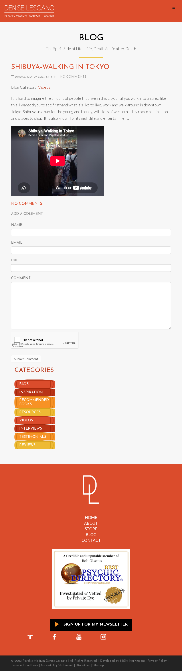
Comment (21, 278)
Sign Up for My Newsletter (95, 625)
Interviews (30, 428)
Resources (30, 412)
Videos (44, 87)
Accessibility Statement (57, 665)
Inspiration (31, 392)
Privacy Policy (157, 661)
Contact (91, 540)
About (91, 523)
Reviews (27, 445)
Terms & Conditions (24, 665)
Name (16, 225)
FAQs (24, 384)
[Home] (29, 11)
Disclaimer (83, 665)
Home (91, 517)
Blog (91, 534)
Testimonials (32, 437)
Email (16, 243)
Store (91, 528)
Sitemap (98, 665)
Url (14, 260)
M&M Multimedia (132, 661)
